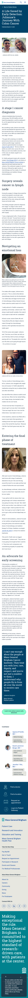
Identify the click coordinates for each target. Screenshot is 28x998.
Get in (6, 855)
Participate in (10, 862)
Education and (11, 834)
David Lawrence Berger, (18, 747)
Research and (12, 830)
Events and (8, 865)
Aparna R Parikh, (18, 733)
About (5, 879)
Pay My (5, 852)
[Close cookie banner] (20, 977)
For (7, 896)
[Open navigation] (25, 2)
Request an (10, 858)
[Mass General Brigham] (8, 2)
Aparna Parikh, (7, 147)
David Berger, (11, 160)
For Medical (11, 869)
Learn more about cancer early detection (14, 712)
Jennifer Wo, (6, 530)
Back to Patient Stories (10, 7)
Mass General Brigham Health (11, 840)
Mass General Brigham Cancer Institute (12, 162)
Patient (7, 826)
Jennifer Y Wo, (18, 766)
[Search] (21, 2)
